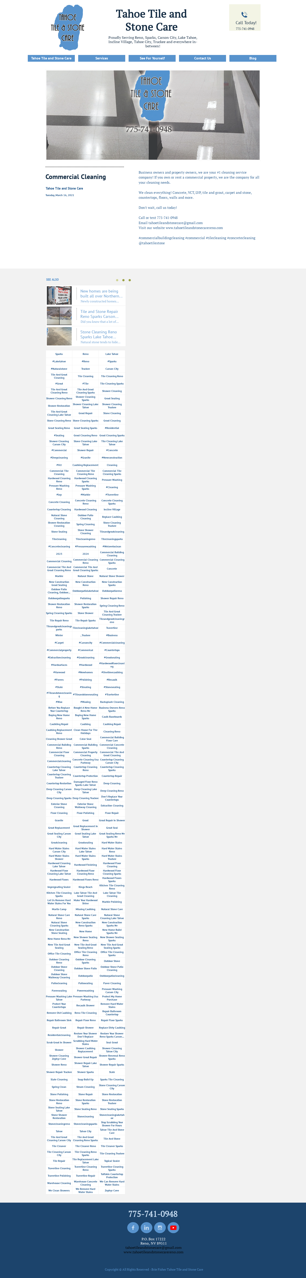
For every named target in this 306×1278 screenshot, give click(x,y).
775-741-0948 (245, 28)
